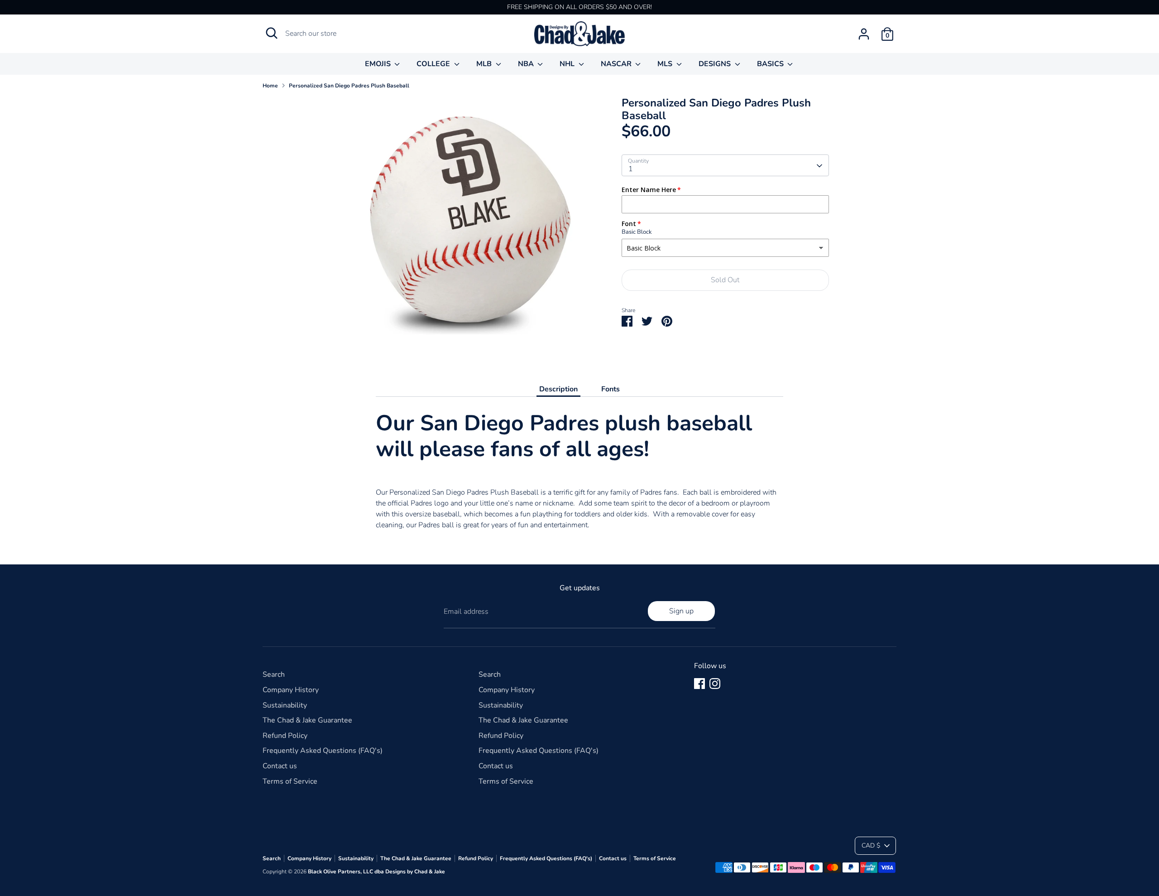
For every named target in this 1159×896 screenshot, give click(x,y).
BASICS (771, 64)
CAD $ (871, 845)
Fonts (610, 389)
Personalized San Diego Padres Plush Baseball (349, 85)
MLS (665, 64)
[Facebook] (699, 683)
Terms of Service (290, 781)
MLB (484, 64)
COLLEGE (434, 64)
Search (274, 674)
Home (270, 85)
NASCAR (617, 64)
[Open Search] (272, 33)
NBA (527, 64)
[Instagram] (714, 683)
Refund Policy (285, 736)
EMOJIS (379, 64)
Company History (291, 690)
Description (558, 389)
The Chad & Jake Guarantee (307, 720)
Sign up (681, 611)
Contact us (280, 766)
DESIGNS (716, 64)
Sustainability (285, 705)
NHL (568, 64)
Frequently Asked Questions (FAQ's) (323, 751)
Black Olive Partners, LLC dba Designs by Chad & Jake (376, 871)
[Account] (864, 34)
